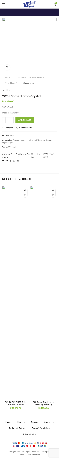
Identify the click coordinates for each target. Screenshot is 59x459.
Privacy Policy (29, 434)
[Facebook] (10, 161)
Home (7, 77)
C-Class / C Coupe (7, 155)
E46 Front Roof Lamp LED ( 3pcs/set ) (43, 403)
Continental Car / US (23, 155)
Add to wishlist (25, 128)
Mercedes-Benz (36, 155)
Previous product (3, 90)
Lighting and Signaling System (30, 77)
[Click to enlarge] (7, 67)
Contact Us (49, 422)
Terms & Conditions (41, 428)
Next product (9, 90)
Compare (9, 128)
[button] (24, 195)
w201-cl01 (11, 147)
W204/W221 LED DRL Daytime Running (15, 403)
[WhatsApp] (14, 161)
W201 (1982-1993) (48, 155)
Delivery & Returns (17, 428)
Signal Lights (10, 83)
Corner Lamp (28, 83)
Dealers (34, 422)
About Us (21, 422)
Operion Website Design (29, 454)
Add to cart (24, 120)
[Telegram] (18, 161)
